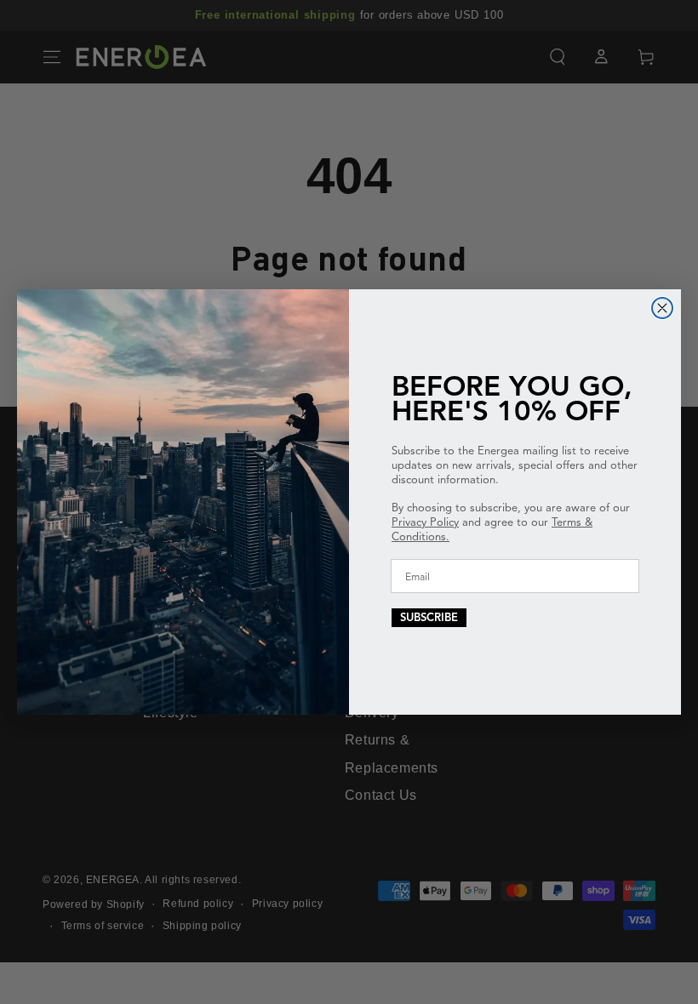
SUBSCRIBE (429, 618)
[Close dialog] (662, 308)
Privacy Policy (425, 522)
